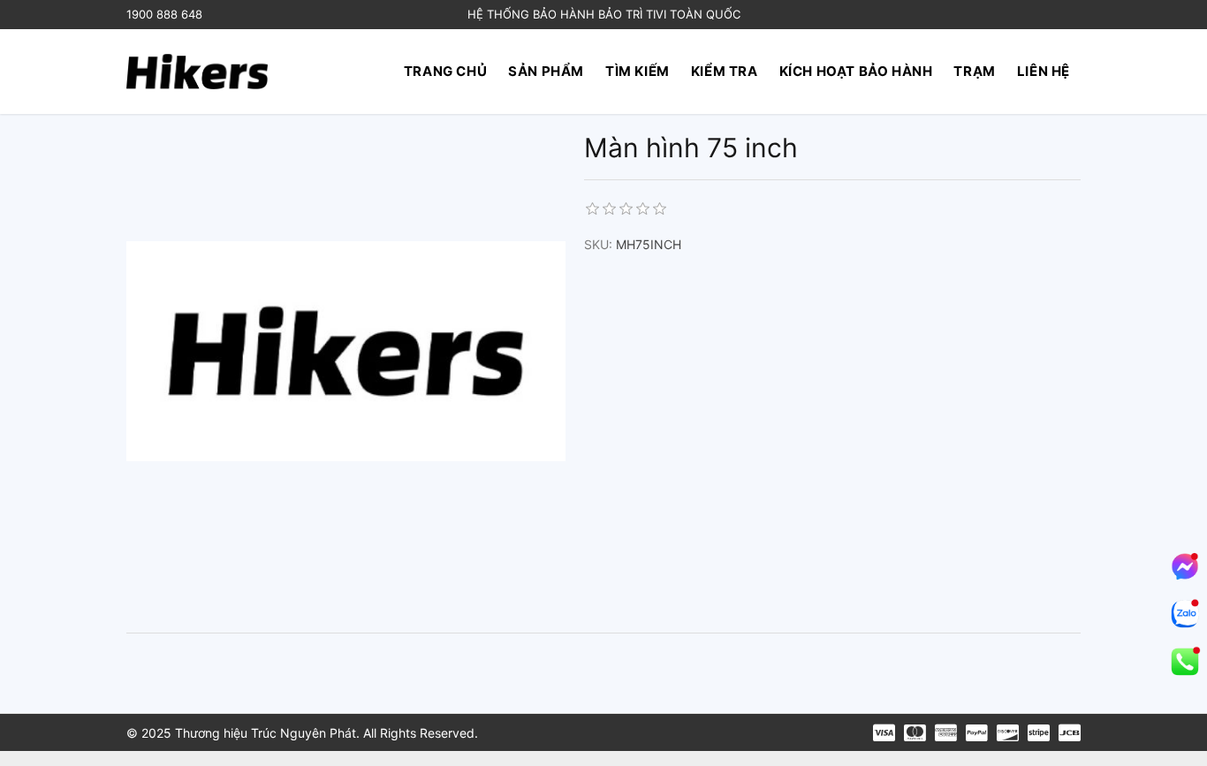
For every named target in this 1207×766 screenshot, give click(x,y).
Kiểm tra (724, 71)
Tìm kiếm (637, 71)
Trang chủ (445, 71)
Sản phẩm (546, 71)
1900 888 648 (164, 14)
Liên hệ (1043, 71)
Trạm (974, 71)
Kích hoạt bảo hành (856, 71)
